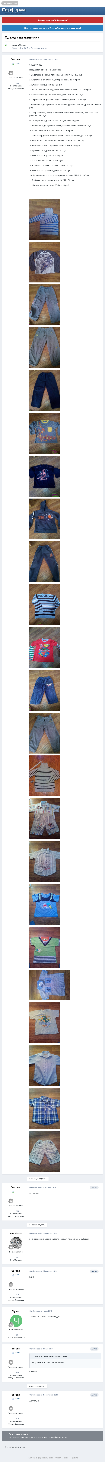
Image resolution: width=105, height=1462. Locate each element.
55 (17, 1335)
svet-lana (16, 1233)
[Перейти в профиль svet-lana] (16, 1243)
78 (17, 1257)
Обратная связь (61, 1458)
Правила (74, 1458)
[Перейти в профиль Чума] (16, 1321)
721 (17, 83)
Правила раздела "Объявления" (52, 20)
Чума (15, 1311)
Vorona (22, 45)
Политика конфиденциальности (40, 1458)
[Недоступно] (44, 219)
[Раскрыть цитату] (33, 1356)
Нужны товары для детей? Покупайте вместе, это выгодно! (52, 28)
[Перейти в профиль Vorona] (8, 47)
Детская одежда (38, 48)
